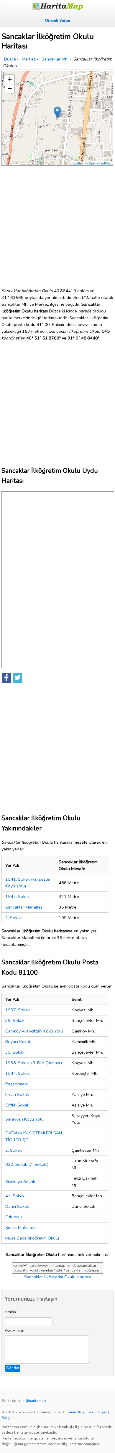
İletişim (101, 1412)
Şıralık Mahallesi (20, 1227)
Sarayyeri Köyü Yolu (24, 1119)
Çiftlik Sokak (17, 1105)
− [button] (10, 88)
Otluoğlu (13, 1217)
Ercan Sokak (17, 1094)
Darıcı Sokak (17, 1206)
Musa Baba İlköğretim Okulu (32, 1238)
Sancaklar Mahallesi (24, 907)
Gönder (12, 1368)
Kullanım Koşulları (78, 1412)
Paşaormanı (16, 1084)
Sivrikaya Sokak (20, 1182)
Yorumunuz (14, 1331)
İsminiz (11, 1312)
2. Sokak (13, 918)
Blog (5, 1417)
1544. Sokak (17, 896)
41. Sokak (14, 1196)
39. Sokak (14, 1020)
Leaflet (78, 163)
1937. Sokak (17, 1010)
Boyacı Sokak (18, 1042)
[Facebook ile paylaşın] (6, 678)
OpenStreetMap (99, 163)
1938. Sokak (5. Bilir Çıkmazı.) (33, 1063)
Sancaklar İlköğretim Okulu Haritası (57, 1277)
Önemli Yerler (57, 20)
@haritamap (35, 1400)
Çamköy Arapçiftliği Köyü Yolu (34, 1031)
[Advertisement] (57, 224)
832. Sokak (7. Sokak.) (26, 1164)
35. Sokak (14, 1052)
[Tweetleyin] (17, 678)
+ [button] (10, 79)
